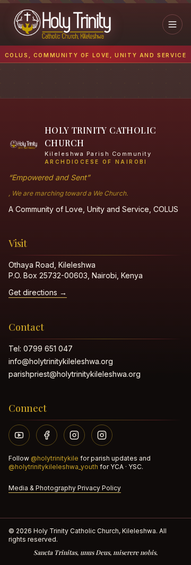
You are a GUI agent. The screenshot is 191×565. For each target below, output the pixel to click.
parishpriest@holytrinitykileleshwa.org (74, 373)
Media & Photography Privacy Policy (64, 488)
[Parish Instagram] (74, 435)
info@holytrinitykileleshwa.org (60, 361)
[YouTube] (19, 435)
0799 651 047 (48, 348)
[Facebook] (46, 435)
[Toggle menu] (172, 24)
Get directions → (37, 292)
